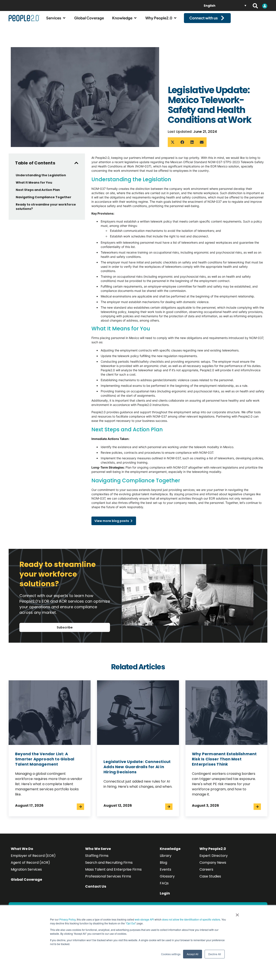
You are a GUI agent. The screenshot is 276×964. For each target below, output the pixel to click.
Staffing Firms (96, 855)
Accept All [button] (192, 954)
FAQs (164, 883)
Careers (206, 869)
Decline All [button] (214, 954)
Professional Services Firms (108, 876)
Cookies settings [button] (170, 954)
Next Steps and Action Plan (38, 190)
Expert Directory (213, 855)
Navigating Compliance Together (43, 197)
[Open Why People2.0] (175, 18)
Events (165, 869)
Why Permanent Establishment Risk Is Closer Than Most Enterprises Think (224, 759)
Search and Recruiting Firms (109, 862)
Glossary (167, 876)
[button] (172, 142)
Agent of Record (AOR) (30, 862)
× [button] (237, 913)
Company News (212, 862)
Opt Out (130, 923)
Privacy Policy (67, 919)
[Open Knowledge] (135, 18)
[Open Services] (64, 18)
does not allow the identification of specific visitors (191, 919)
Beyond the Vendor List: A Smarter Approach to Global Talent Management (44, 759)
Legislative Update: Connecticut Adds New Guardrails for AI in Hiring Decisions (137, 767)
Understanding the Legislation (41, 175)
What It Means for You (34, 182)
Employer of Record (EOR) (33, 855)
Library (165, 855)
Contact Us (95, 886)
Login (165, 893)
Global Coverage (26, 879)
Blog (163, 862)
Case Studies (210, 876)
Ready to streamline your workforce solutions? (46, 206)
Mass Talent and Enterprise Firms (113, 869)
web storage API (145, 919)
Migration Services (26, 869)
